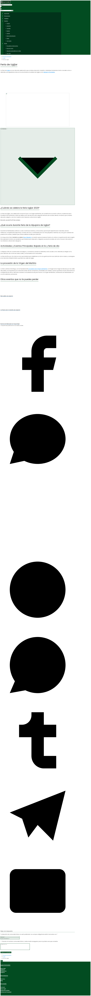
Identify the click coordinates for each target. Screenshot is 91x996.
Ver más (9, 53)
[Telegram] (37, 852)
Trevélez (9, 28)
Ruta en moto (10, 48)
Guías (5, 43)
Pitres (8, 38)
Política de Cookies (5, 990)
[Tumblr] (37, 777)
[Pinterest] (37, 626)
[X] (37, 551)
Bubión (8, 31)
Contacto (2, 987)
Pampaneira (7, 16)
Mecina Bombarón (11, 36)
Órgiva (8, 23)
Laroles (8, 33)
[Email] (37, 928)
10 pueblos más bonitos (12, 46)
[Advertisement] (37, 83)
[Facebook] (37, 401)
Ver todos (9, 41)
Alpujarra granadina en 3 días (14, 51)
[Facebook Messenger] (37, 476)
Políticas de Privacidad (5, 992)
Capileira (6, 18)
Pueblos (6, 21)
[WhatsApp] (37, 702)
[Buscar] (0, 6)
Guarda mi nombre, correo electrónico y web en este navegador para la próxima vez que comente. (30, 941)
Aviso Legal (3, 988)
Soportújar (6, 13)
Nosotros (2, 979)
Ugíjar (8, 70)
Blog (1, 980)
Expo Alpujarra (27, 237)
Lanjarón (9, 26)
